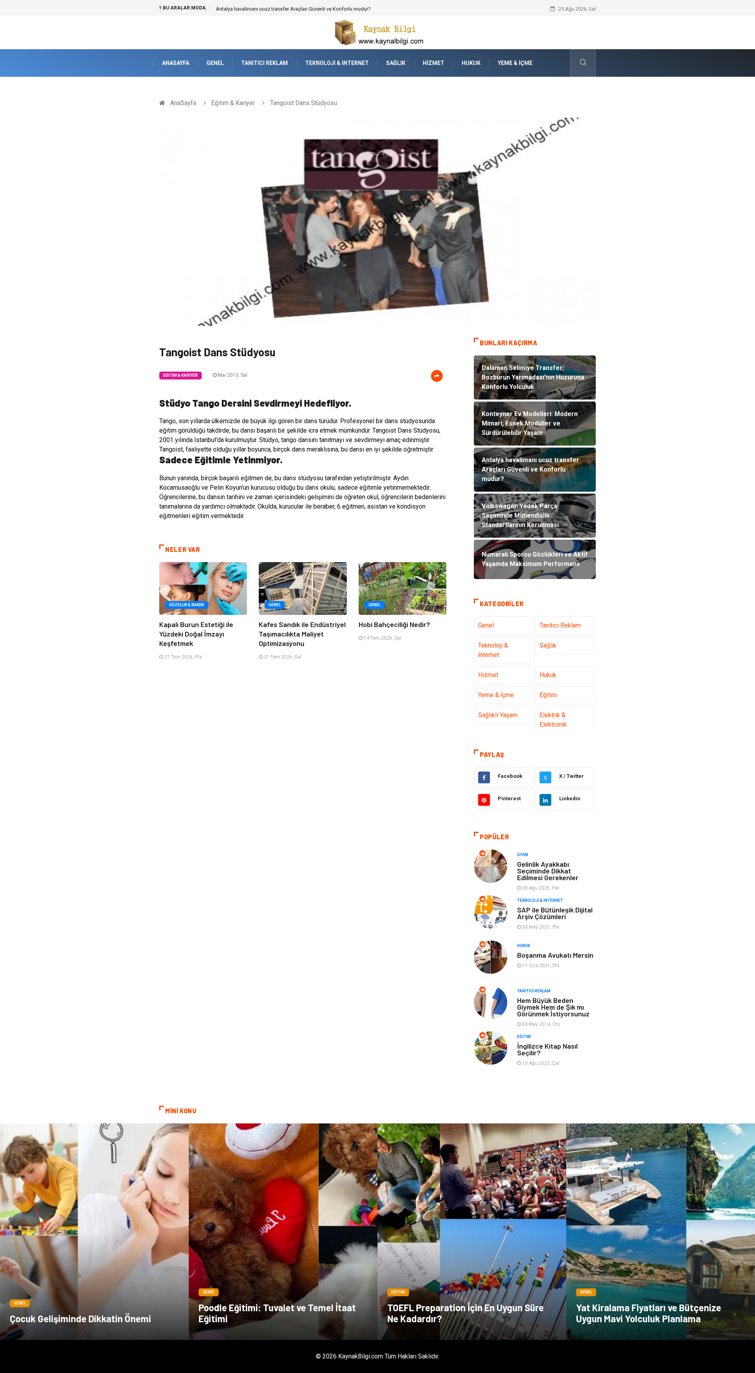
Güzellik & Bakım (186, 605)
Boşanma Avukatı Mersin (555, 955)
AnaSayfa (175, 63)
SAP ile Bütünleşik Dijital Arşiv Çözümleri (555, 913)
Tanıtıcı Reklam (264, 63)
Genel (215, 63)
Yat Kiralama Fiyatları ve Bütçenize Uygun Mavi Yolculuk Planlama (648, 1313)
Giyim (522, 855)
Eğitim (548, 695)
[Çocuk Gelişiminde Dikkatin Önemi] (94, 1231)
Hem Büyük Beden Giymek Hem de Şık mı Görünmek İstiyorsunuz (553, 1007)
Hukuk (471, 63)
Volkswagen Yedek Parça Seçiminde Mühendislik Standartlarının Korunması (301, 9)
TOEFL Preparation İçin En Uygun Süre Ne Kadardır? (465, 1313)
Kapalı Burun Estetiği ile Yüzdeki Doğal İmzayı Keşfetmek (196, 634)
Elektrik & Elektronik (553, 719)
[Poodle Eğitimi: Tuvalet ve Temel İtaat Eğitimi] (283, 1231)
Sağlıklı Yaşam (497, 715)
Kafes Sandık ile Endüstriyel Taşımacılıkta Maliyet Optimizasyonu (302, 634)
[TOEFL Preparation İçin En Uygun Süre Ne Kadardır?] (472, 1231)
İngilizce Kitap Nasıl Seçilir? (547, 1049)
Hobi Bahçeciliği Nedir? (394, 624)
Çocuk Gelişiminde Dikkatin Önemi (80, 1318)
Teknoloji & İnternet (337, 63)
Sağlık (395, 63)
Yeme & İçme (515, 63)
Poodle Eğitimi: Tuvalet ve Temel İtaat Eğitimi (277, 1313)
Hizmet (433, 63)
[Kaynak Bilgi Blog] (377, 32)
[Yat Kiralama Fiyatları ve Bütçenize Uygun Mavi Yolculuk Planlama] (660, 1231)
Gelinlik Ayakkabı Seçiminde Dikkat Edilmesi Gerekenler (547, 871)
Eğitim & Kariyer (233, 103)
